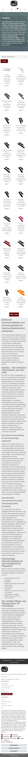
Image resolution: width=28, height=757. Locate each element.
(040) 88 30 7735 (6, 676)
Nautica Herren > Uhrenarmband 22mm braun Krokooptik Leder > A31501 (7, 129)
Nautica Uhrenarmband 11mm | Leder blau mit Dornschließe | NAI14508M (21, 104)
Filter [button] (5, 61)
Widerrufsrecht (5, 691)
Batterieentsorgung (6, 701)
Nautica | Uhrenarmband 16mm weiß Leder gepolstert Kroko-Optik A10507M (7, 79)
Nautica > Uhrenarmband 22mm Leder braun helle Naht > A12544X (21, 275)
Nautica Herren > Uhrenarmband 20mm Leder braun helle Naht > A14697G (7, 301)
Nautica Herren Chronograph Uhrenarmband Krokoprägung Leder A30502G (21, 178)
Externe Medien (17, 736)
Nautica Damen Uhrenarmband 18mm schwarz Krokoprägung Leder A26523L (21, 153)
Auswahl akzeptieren (14, 748)
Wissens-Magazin (6, 687)
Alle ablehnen (14, 751)
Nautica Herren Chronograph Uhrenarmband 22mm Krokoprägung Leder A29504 (21, 203)
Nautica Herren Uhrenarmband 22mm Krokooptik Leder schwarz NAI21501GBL (7, 203)
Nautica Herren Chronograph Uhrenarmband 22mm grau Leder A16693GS (7, 178)
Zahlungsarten (5, 683)
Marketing (6, 736)
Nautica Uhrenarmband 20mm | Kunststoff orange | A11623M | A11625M (21, 301)
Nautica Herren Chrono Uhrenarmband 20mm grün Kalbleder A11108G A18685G (7, 227)
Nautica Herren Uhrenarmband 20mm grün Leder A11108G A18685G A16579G (21, 252)
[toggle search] (11, 10)
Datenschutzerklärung (7, 705)
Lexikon (3, 689)
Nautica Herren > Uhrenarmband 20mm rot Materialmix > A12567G (7, 252)
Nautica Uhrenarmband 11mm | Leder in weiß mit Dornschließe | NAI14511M (21, 78)
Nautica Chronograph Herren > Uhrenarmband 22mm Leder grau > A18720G (7, 104)
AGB (2, 707)
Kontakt (3, 699)
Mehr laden (14, 314)
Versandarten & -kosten (7, 685)
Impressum (4, 703)
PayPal (22, 738)
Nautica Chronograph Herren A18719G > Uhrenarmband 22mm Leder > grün (21, 128)
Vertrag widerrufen (7, 694)
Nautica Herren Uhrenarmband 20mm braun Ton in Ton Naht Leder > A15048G (7, 276)
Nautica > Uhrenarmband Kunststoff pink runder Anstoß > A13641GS (21, 227)
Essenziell (6, 735)
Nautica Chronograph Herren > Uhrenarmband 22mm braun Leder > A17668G (7, 153)
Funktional (6, 740)
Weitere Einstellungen (7, 742)
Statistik (15, 735)
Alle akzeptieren (14, 745)
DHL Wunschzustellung (10, 738)
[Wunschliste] (16, 9)
